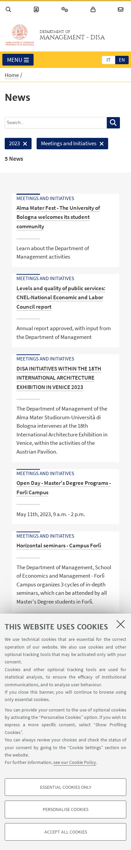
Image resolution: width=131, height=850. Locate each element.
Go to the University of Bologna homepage (20, 35)
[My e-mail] (121, 9)
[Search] (9, 9)
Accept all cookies (65, 832)
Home (12, 75)
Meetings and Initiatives (66, 144)
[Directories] (37, 9)
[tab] (108, 59)
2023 (12, 144)
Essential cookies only (65, 787)
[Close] (120, 624)
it (108, 59)
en (122, 59)
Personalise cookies (65, 809)
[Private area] (94, 9)
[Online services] (65, 9)
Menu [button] (15, 60)
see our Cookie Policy (74, 762)
